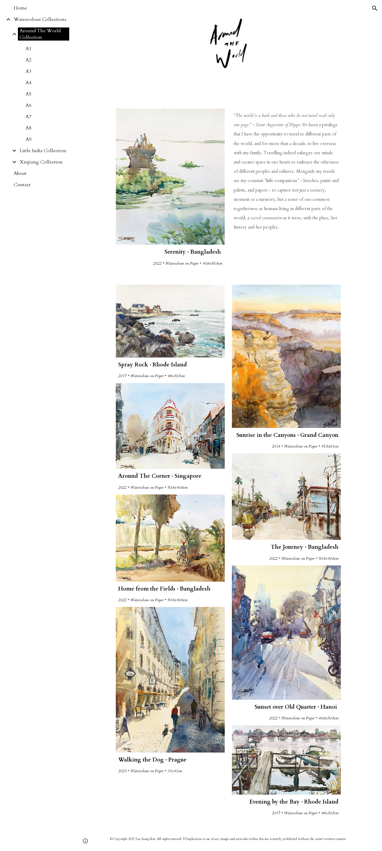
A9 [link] (28, 139)
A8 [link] (28, 128)
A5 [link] (28, 94)
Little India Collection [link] (43, 150)
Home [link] (20, 8)
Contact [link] (22, 184)
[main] (170, 257)
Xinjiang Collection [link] (41, 162)
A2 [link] (28, 60)
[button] (375, 8)
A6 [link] (28, 105)
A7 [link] (28, 116)
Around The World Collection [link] (40, 34)
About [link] (20, 173)
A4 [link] (28, 82)
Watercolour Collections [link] (40, 19)
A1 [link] (28, 48)
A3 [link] (28, 71)
